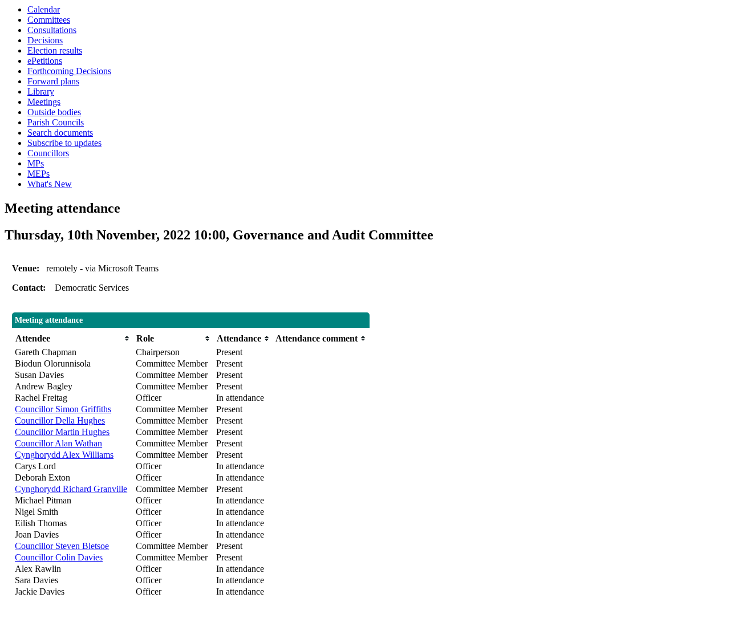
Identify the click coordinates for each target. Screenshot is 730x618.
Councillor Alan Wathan (58, 443)
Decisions (45, 40)
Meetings (43, 102)
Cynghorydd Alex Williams (64, 455)
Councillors (48, 153)
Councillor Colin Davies (59, 557)
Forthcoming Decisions (69, 71)
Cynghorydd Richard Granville (71, 489)
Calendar (43, 9)
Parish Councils (55, 122)
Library (40, 91)
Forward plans (53, 81)
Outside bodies (54, 112)
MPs (35, 163)
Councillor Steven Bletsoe (62, 546)
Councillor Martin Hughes (62, 432)
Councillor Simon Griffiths (63, 409)
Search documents (60, 132)
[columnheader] (72, 338)
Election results (54, 50)
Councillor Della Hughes (60, 420)
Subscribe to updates (64, 143)
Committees (48, 20)
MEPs (38, 173)
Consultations (51, 30)
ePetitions (44, 61)
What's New (49, 184)
